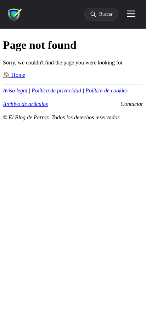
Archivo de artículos (25, 104)
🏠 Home (14, 75)
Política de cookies (106, 90)
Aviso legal (15, 90)
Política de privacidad (56, 90)
